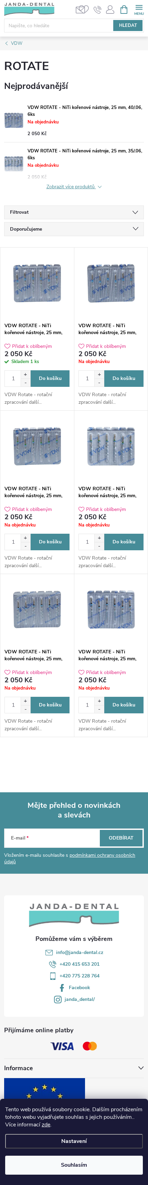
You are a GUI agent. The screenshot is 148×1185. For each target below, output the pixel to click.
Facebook (79, 987)
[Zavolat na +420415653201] (97, 9)
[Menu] (139, 9)
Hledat (128, 25)
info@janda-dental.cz (79, 952)
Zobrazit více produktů (71, 187)
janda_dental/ (80, 999)
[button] (25, 375)
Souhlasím (74, 1165)
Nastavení (74, 1141)
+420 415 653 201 (79, 964)
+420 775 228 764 (79, 976)
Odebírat (121, 838)
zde (46, 1124)
